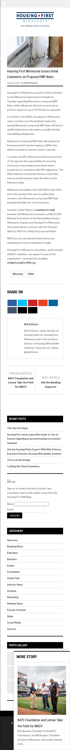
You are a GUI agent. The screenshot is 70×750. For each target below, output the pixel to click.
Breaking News (15, 546)
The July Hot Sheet (17, 428)
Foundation (13, 571)
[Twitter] (45, 3)
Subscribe (15, 515)
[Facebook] (50, 3)
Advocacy (18, 273)
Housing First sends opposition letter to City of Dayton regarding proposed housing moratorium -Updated (34, 439)
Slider (31, 273)
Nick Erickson (31, 82)
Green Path (13, 578)
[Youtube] (61, 3)
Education (12, 552)
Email (10, 509)
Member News (15, 603)
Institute (11, 590)
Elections (12, 559)
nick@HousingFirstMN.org (21, 262)
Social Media (14, 622)
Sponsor (11, 628)
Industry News (15, 584)
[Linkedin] (67, 3)
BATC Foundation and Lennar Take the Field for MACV (20, 382)
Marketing (12, 597)
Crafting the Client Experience (23, 466)
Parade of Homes (16, 609)
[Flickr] (56, 3)
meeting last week (45, 209)
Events (10, 565)
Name (10, 503)
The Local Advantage (18, 459)
